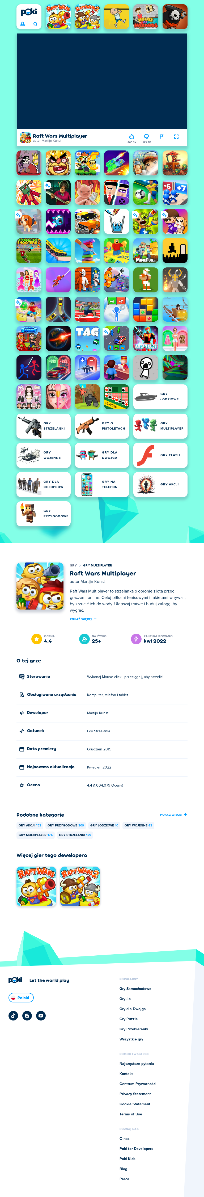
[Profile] (22, 24)
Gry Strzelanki (75, 835)
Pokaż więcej (81, 619)
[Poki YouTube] (41, 1015)
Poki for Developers (136, 1149)
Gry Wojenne (138, 825)
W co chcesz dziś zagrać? (35, 24)
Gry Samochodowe (135, 989)
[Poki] (29, 12)
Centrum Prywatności (138, 1084)
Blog (123, 1169)
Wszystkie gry (131, 1039)
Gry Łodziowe (104, 825)
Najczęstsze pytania (137, 1064)
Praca (124, 1179)
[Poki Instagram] (27, 1015)
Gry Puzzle (129, 1019)
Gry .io (125, 999)
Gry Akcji (30, 825)
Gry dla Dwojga (133, 1009)
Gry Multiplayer (97, 565)
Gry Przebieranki (134, 1029)
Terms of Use (131, 1114)
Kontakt (126, 1074)
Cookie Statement (135, 1104)
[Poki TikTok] (13, 1015)
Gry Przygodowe (66, 825)
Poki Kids (127, 1159)
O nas (125, 1139)
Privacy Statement (135, 1094)
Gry (73, 565)
